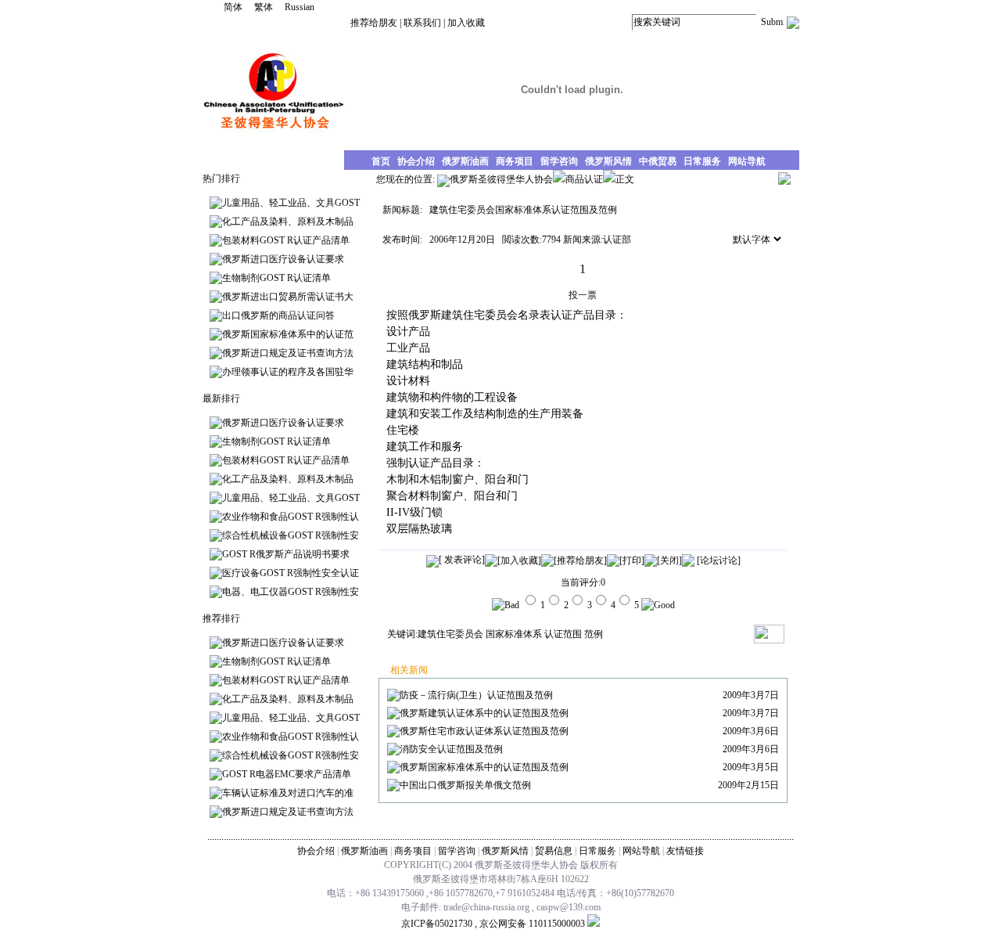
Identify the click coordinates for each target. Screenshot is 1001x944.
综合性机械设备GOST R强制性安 (290, 535)
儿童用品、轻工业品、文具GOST (291, 202)
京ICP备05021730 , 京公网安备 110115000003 (493, 923)
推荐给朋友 (373, 22)
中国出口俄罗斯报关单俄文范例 (465, 785)
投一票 (583, 295)
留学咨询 (456, 850)
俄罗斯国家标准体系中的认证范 (287, 334)
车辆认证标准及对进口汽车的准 (287, 792)
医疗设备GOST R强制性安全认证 (290, 572)
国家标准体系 (514, 634)
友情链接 (685, 850)
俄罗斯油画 (364, 850)
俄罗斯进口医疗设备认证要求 (283, 259)
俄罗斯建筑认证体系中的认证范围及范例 (484, 713)
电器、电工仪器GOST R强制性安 (290, 591)
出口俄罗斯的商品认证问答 (278, 315)
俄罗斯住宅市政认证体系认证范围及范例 (484, 731)
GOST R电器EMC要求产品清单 (286, 774)
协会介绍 (316, 850)
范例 (593, 634)
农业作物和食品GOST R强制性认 (290, 516)
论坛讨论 (718, 560)
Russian (299, 7)
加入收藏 (466, 22)
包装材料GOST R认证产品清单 (286, 240)
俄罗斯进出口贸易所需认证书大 (287, 296)
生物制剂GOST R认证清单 (276, 277)
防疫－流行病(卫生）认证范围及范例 (476, 695)
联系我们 (422, 22)
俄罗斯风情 (505, 850)
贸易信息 (553, 850)
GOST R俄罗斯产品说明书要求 (286, 554)
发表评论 (462, 559)
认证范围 (563, 634)
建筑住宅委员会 (450, 634)
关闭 (669, 560)
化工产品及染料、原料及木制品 (287, 221)
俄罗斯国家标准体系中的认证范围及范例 (484, 767)
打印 (631, 560)
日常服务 (597, 850)
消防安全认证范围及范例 (451, 749)
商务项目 (413, 850)
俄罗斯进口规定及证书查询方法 (287, 353)
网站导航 (641, 850)
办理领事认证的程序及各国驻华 (287, 371)
